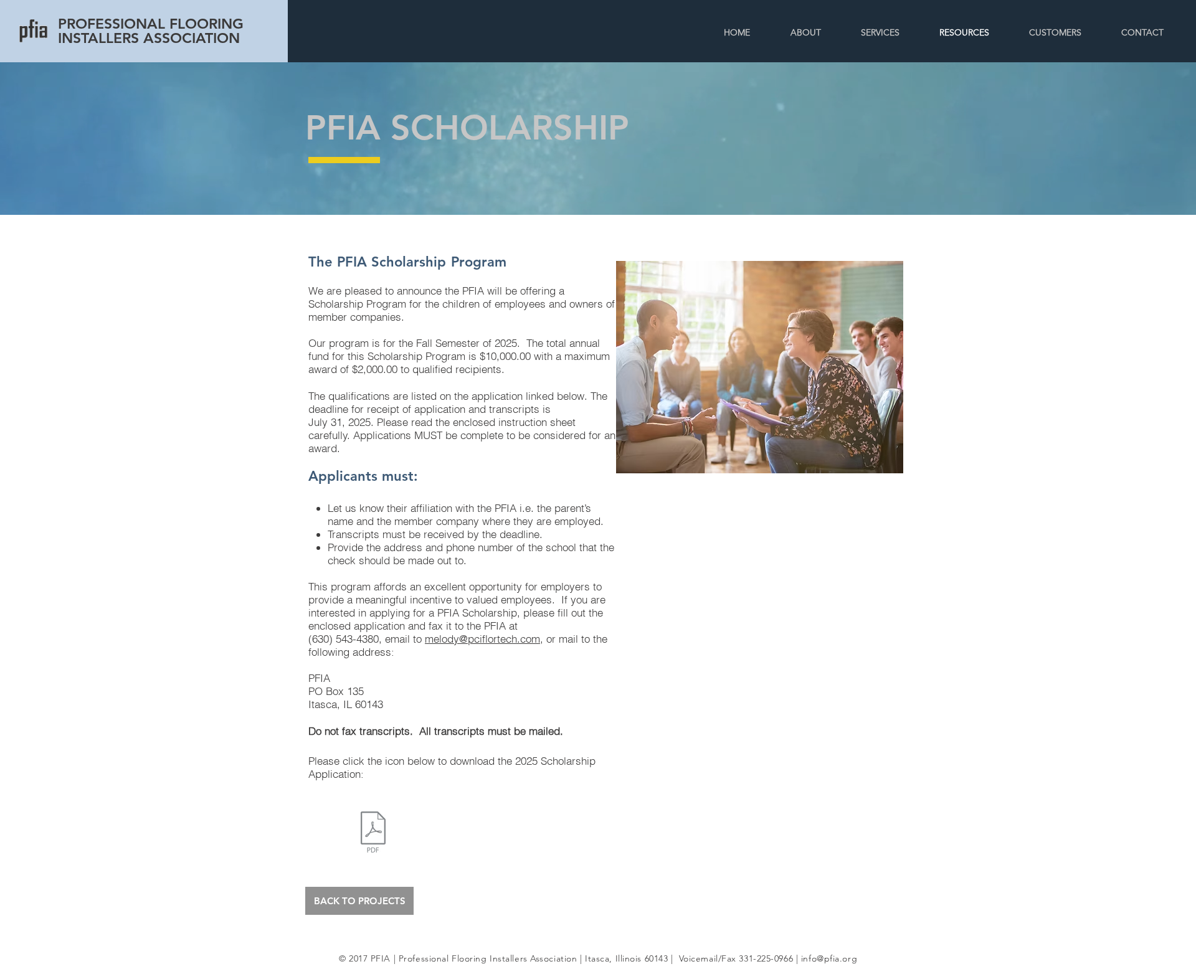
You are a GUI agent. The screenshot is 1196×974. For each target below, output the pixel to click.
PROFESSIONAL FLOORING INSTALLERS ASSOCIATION (151, 31)
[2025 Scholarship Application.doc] (373, 833)
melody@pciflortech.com (482, 638)
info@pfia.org (829, 958)
